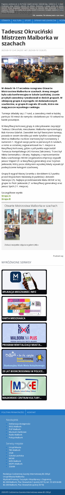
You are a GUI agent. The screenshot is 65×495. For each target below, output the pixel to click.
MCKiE (12, 458)
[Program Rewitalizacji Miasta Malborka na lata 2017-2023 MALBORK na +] (24, 342)
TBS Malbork (14, 450)
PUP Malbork (15, 429)
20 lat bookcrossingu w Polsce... (23, 371)
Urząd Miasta (15, 447)
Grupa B (6, 198)
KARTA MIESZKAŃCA (13, 318)
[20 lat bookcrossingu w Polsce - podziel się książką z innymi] (24, 368)
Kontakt (31, 412)
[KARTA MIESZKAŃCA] (24, 315)
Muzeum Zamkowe (17, 432)
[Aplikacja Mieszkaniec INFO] (24, 289)
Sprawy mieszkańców (45, 20)
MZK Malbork (15, 461)
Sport (28, 20)
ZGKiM (12, 466)
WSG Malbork (15, 426)
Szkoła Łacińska (16, 455)
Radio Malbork (15, 434)
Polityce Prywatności (8, 12)
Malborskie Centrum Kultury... (21, 397)
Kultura (17, 20)
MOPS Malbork (16, 463)
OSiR (11, 453)
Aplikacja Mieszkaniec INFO (19, 291)
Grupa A (6, 195)
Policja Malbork (16, 437)
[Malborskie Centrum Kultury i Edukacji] (24, 395)
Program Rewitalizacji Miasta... (22, 344)
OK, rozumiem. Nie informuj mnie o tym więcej (48, 15)
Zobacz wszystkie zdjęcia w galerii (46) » (22, 245)
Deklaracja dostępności (19, 423)
